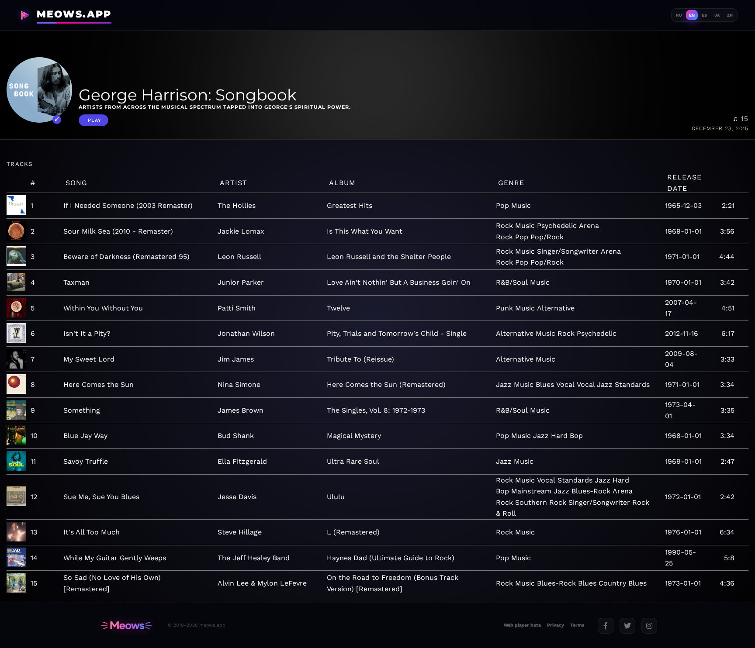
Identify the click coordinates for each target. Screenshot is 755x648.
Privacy (555, 625)
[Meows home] (126, 625)
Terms (577, 625)
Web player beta (522, 625)
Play (94, 120)
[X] (627, 626)
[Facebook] (605, 626)
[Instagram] (649, 626)
